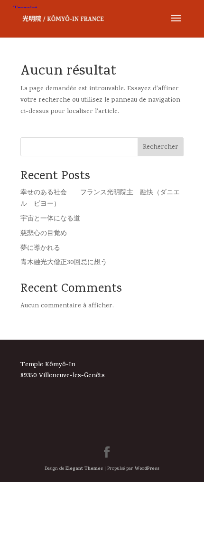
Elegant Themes (84, 469)
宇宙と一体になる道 (50, 219)
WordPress (147, 469)
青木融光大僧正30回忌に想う (63, 263)
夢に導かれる (40, 249)
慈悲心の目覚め (43, 234)
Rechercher (160, 147)
